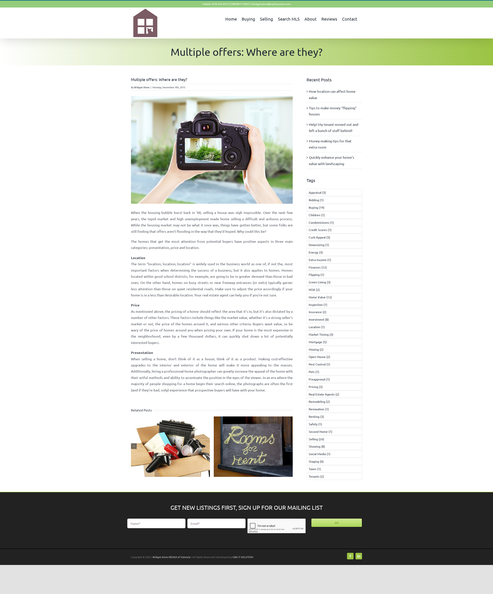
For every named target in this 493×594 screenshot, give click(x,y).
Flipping (316, 274)
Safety (315, 424)
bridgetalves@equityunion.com (271, 4)
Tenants (316, 476)
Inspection (318, 304)
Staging (316, 461)
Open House (319, 357)
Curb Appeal (319, 237)
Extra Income (320, 260)
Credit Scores (320, 230)
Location (317, 327)
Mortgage (318, 342)
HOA (314, 289)
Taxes (315, 469)
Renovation (319, 409)
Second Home (320, 431)
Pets (314, 372)
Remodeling (319, 401)
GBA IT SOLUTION (243, 557)
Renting (316, 416)
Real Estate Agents (324, 394)
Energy (316, 252)
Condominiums (321, 222)
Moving (316, 349)
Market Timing (321, 334)
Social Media (319, 454)
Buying (316, 207)
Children (317, 215)
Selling (316, 439)
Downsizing (319, 245)
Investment (319, 319)
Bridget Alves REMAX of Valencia (171, 557)
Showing (317, 446)
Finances (318, 267)
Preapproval (319, 379)
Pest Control (319, 364)
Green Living (319, 282)
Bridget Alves (142, 87)
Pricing (316, 387)
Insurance (317, 312)
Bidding (316, 200)
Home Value (320, 297)
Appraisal (317, 192)
